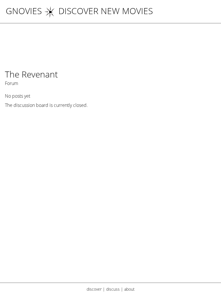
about (129, 289)
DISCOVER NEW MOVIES (105, 11)
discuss (113, 289)
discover (94, 289)
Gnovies (24, 11)
